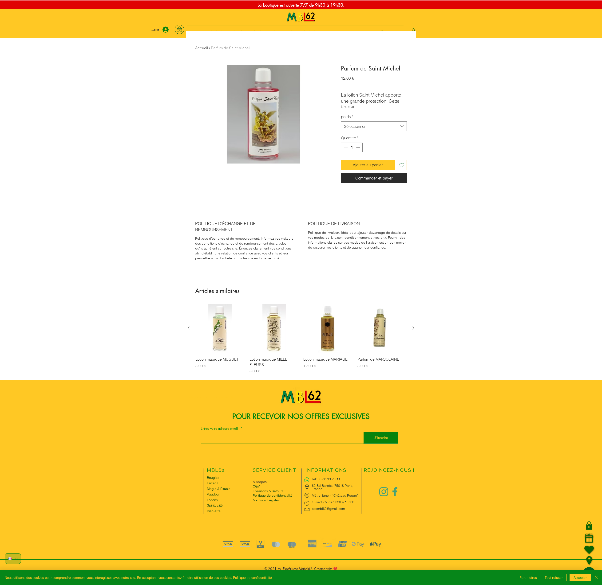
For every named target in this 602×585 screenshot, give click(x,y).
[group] (301, 341)
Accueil (201, 48)
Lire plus (347, 107)
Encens (212, 483)
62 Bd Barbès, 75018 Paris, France (332, 487)
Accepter (580, 577)
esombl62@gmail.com (328, 509)
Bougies (213, 478)
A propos (260, 482)
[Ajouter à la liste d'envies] (402, 165)
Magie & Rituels (218, 489)
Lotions (212, 500)
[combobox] (374, 126)
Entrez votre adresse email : (221, 428)
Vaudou (213, 494)
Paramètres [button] (528, 577)
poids (347, 116)
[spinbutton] (352, 147)
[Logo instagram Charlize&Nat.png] (383, 491)
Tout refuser (554, 577)
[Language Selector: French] (13, 558)
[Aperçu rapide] (220, 328)
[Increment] (358, 147)
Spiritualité (215, 505)
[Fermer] (596, 577)
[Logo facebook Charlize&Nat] (395, 491)
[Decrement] (345, 147)
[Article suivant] (413, 328)
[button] (589, 525)
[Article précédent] (188, 328)
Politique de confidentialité (252, 577)
